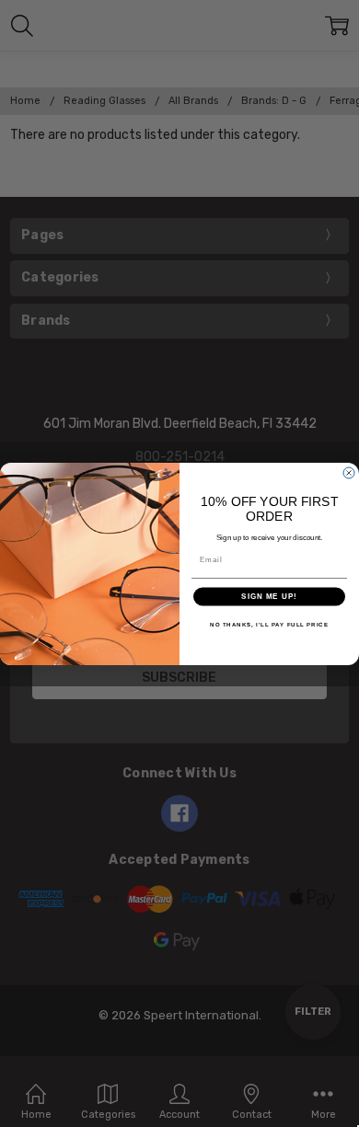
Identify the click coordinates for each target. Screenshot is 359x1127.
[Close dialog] (348, 472)
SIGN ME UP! (269, 596)
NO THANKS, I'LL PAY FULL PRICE (269, 624)
